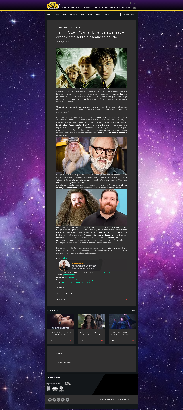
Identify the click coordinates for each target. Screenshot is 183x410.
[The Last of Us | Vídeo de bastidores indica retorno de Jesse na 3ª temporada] (91, 321)
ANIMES (90, 14)
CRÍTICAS (56, 14)
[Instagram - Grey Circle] (58, 400)
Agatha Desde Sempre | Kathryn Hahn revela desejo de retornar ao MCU (122, 334)
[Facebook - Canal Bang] (54, 400)
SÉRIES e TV (73, 14)
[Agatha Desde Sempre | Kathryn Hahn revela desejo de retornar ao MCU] (122, 321)
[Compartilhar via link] (71, 293)
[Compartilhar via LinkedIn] (66, 293)
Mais (106, 14)
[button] (134, 7)
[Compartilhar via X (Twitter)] (62, 293)
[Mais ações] (125, 27)
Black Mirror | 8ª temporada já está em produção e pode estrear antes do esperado (60, 334)
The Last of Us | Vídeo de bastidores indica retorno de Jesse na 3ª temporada (90, 334)
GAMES (82, 14)
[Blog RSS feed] (67, 400)
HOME (48, 14)
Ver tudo (133, 310)
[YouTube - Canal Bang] (50, 400)
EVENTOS (98, 14)
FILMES (64, 14)
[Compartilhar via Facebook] (57, 293)
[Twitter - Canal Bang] (63, 400)
